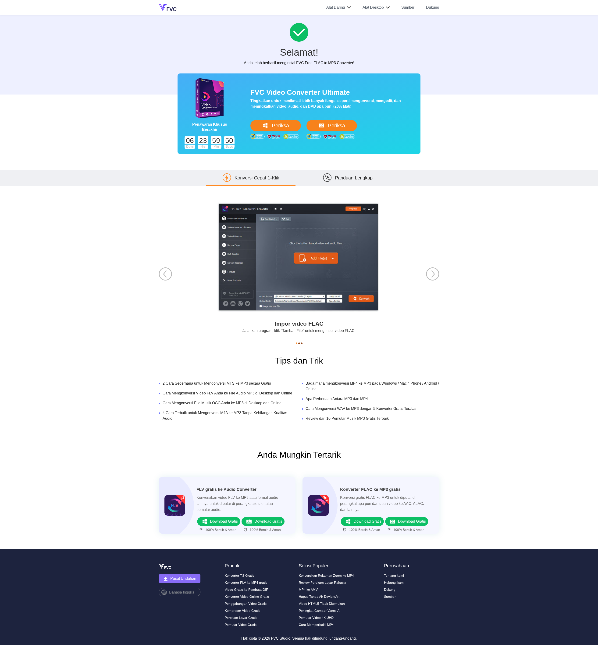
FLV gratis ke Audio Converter (226, 489)
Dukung (432, 7)
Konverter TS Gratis (239, 575)
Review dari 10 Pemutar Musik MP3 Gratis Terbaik (347, 418)
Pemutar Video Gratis (240, 625)
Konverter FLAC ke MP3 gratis (370, 489)
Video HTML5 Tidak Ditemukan (322, 603)
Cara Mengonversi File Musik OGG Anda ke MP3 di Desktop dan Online (222, 403)
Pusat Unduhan (183, 578)
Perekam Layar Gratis (241, 617)
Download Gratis (224, 521)
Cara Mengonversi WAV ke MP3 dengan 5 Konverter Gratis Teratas (361, 409)
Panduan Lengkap (354, 177)
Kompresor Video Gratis (242, 610)
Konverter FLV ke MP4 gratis (246, 582)
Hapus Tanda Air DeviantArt (319, 596)
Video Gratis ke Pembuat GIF (246, 589)
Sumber (407, 7)
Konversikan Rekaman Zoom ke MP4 (326, 575)
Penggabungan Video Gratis (246, 603)
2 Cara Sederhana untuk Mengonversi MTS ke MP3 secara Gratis (217, 383)
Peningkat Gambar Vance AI (319, 610)
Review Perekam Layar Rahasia (322, 582)
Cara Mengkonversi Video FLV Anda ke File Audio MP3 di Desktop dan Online (227, 393)
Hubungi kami (394, 582)
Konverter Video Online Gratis (247, 596)
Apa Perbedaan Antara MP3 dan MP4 (337, 399)
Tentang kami (394, 575)
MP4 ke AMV (308, 589)
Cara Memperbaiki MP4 (316, 625)
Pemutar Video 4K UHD (316, 617)
